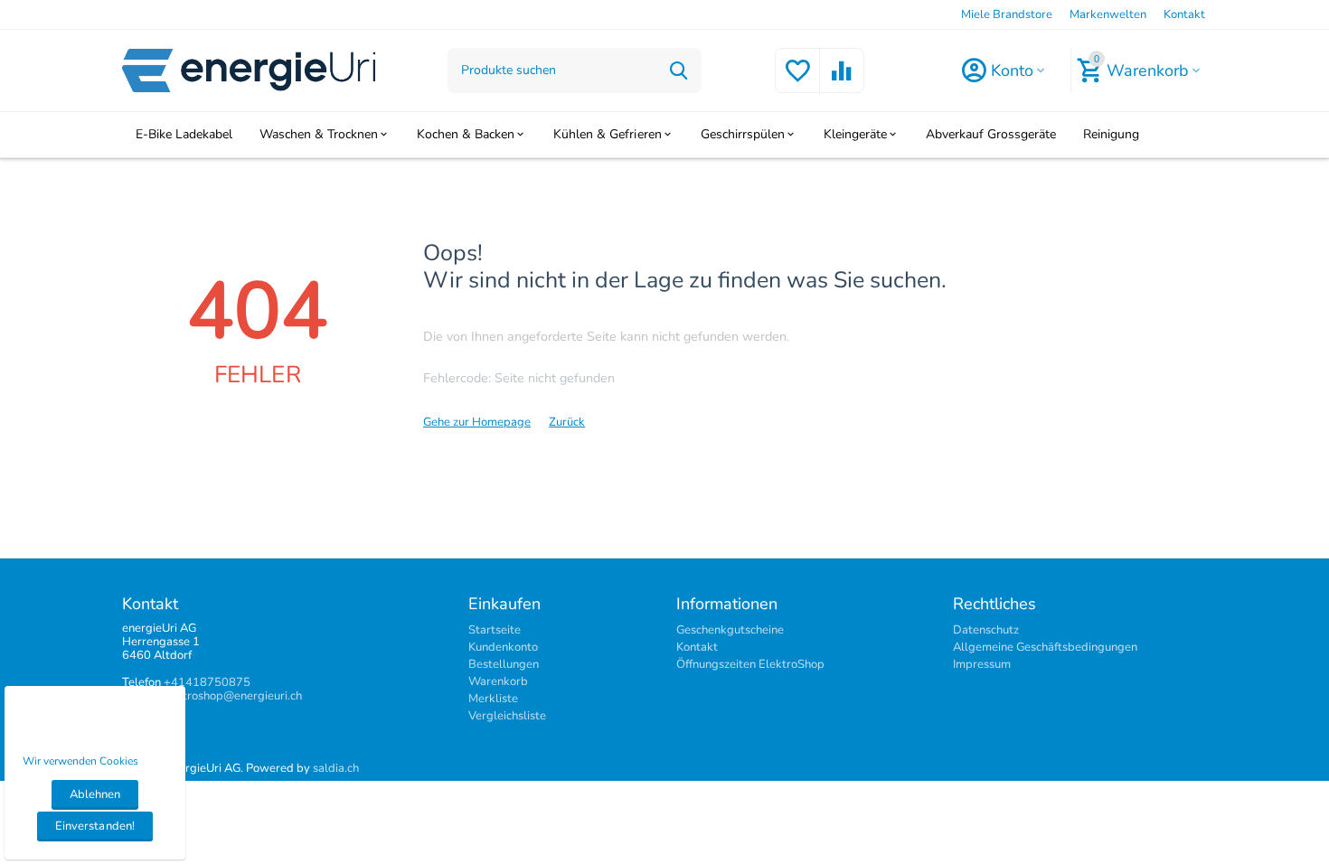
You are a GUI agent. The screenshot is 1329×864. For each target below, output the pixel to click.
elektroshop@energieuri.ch (231, 696)
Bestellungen (503, 664)
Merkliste (493, 698)
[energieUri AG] (248, 69)
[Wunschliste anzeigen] (797, 81)
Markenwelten (1108, 14)
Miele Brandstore (1006, 14)
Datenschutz (986, 630)
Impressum (982, 664)
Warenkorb (498, 681)
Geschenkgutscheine (730, 630)
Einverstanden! (94, 826)
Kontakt (1184, 14)
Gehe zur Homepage (477, 422)
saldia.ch (336, 768)
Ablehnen (95, 794)
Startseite (494, 630)
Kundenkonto (503, 647)
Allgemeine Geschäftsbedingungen (1045, 647)
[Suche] (679, 70)
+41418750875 (207, 682)
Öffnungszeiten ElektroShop (750, 664)
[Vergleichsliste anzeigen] (841, 81)
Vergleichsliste (507, 716)
